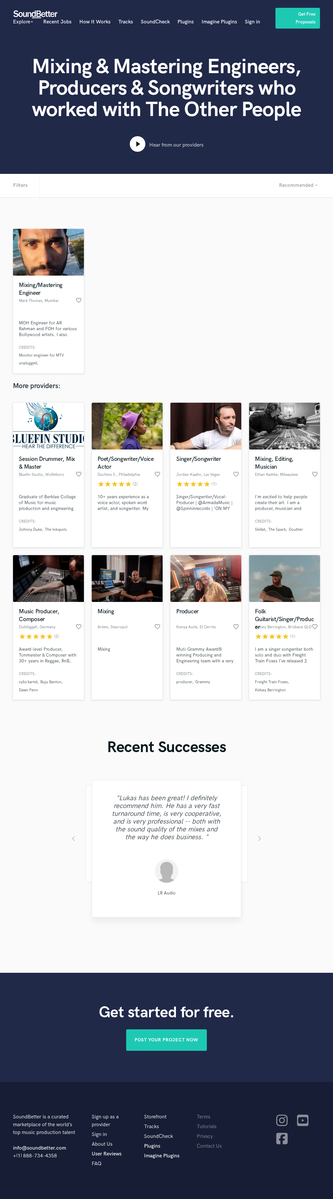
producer (184, 682)
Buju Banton (50, 682)
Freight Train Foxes (271, 682)
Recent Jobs (57, 22)
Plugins (186, 22)
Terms (203, 1117)
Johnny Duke (30, 529)
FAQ (96, 1164)
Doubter (296, 529)
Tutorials (207, 1127)
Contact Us (209, 1146)
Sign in (252, 22)
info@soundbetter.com (39, 1148)
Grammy (202, 682)
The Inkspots (56, 529)
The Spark (277, 529)
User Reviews (107, 1154)
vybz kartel (28, 682)
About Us (102, 1144)
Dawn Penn (28, 690)
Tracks (125, 22)
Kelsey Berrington (270, 690)
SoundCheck (155, 22)
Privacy (205, 1136)
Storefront (155, 1117)
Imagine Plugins (219, 22)
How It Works (95, 22)
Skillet (260, 529)
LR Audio (166, 893)
